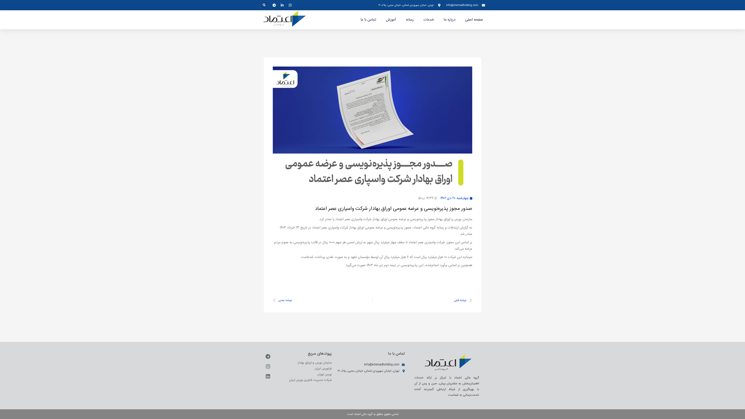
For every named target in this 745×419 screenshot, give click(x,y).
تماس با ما (368, 20)
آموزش (391, 20)
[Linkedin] (268, 376)
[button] (264, 5)
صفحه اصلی (474, 20)
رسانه (410, 20)
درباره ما (449, 20)
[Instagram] (268, 366)
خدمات (428, 20)
